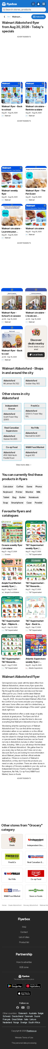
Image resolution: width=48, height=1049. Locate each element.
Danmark (29, 1016)
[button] (38, 4)
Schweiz (7, 1016)
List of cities (24, 937)
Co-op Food (24, 771)
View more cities (22, 465)
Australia (33, 1013)
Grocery (18, 766)
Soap (5, 502)
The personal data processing (24, 1043)
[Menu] (43, 4)
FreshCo (23, 769)
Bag (14, 497)
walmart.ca (13, 734)
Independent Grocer (10, 769)
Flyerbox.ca (31, 1031)
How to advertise (24, 962)
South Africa (34, 1022)
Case (29, 502)
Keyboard (8, 492)
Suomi (37, 1016)
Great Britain (17, 1019)
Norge (16, 1022)
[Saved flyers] (33, 4)
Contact (24, 932)
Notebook (34, 497)
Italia (26, 1019)
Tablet (6, 497)
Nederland (7, 1022)
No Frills (15, 771)
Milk (38, 492)
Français (6, 1019)
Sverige (23, 1022)
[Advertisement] (24, 57)
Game (29, 486)
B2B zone (24, 967)
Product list (24, 942)
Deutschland (17, 1016)
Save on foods (15, 774)
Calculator (8, 486)
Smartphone (17, 502)
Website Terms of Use (24, 1037)
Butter (22, 497)
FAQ (24, 927)
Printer (19, 492)
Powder (38, 502)
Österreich (22, 1013)
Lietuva (32, 1019)
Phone (38, 486)
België (40, 1013)
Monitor (29, 492)
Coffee (19, 486)
